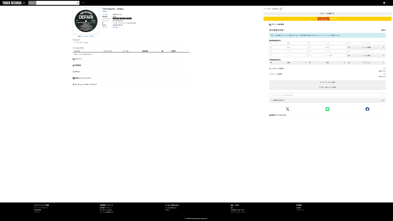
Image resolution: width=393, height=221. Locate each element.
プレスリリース (300, 210)
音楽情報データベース (105, 208)
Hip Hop (115, 27)
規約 (232, 208)
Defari (105, 11)
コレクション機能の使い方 (106, 212)
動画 (288, 62)
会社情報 (298, 208)
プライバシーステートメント (238, 212)
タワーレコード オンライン (41, 208)
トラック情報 (366, 55)
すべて (32, 3)
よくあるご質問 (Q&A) (171, 208)
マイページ (37, 212)
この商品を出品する (278, 100)
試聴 (327, 62)
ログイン (388, 3)
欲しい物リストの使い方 (106, 210)
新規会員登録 (37, 210)
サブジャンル (366, 62)
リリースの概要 (366, 47)
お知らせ (167, 210)
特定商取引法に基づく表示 (237, 210)
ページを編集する (328, 13)
